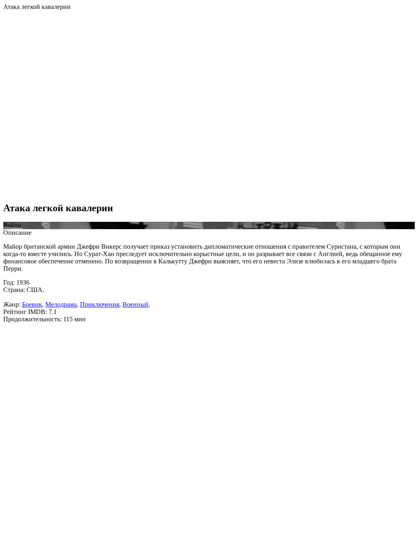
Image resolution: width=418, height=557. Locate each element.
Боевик (32, 304)
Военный (135, 304)
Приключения (99, 304)
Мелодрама (61, 304)
